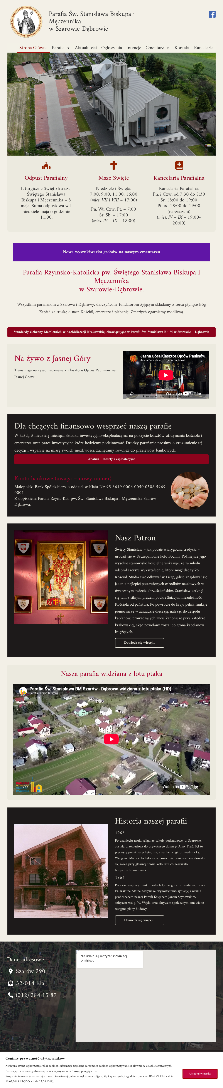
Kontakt (182, 48)
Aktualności (86, 48)
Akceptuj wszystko (200, 1073)
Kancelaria (203, 48)
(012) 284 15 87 (36, 995)
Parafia (58, 48)
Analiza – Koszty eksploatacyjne (111, 459)
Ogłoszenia (111, 48)
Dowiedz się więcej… (139, 643)
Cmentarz (154, 48)
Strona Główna (33, 48)
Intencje (133, 48)
